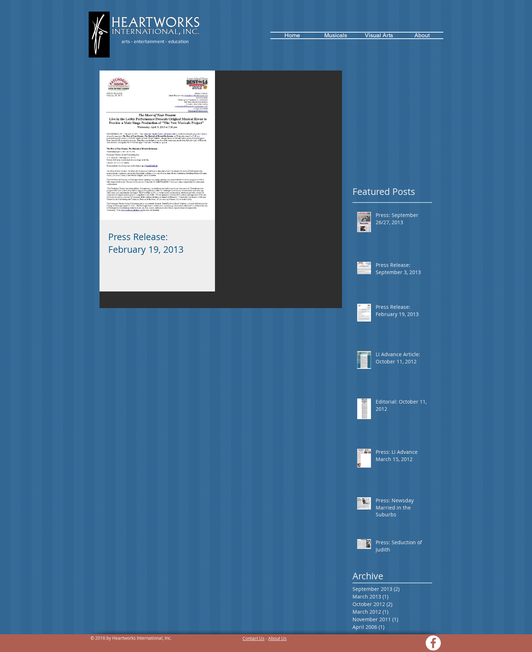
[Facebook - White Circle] (433, 643)
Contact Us (253, 638)
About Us (277, 638)
